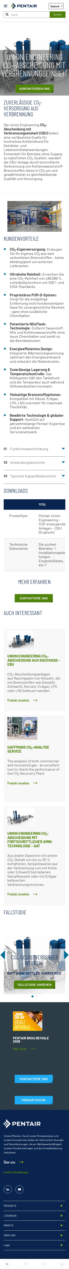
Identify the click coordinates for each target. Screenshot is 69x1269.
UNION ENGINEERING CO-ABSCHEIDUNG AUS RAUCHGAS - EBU (33, 660)
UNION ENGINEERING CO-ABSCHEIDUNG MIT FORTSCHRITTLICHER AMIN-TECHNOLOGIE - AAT (30, 839)
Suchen (57, 14)
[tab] (32, 996)
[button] (34, 450)
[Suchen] (7, 14)
